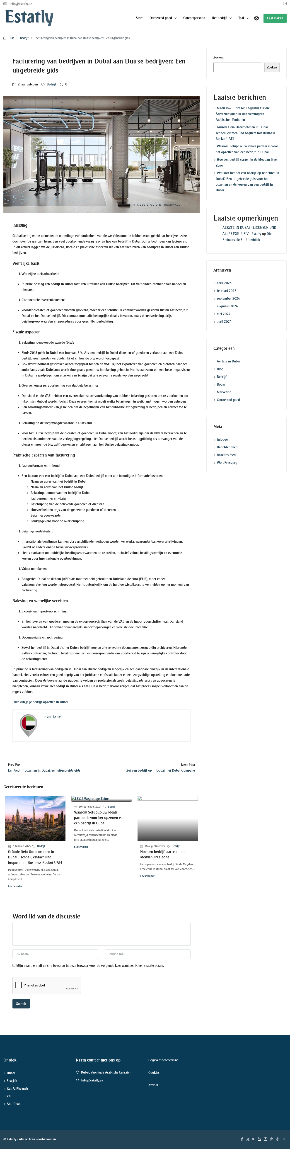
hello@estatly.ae (92, 1080)
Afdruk (153, 1085)
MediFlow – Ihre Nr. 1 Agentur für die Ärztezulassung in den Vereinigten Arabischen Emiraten (243, 114)
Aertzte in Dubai (228, 361)
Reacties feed (226, 455)
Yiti (9, 1096)
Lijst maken (275, 18)
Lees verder (15, 886)
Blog (220, 369)
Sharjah (12, 1081)
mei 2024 (223, 314)
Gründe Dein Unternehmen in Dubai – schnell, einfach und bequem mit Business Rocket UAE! (35, 857)
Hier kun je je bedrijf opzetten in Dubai (40, 702)
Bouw (221, 384)
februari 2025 (226, 291)
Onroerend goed (228, 400)
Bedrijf (24, 38)
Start (139, 18)
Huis (11, 38)
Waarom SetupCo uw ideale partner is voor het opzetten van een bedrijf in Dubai (99, 817)
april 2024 (224, 322)
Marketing (224, 392)
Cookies (154, 1073)
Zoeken (218, 57)
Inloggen (223, 439)
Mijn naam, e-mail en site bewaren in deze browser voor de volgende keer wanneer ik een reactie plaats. (90, 966)
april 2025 (224, 283)
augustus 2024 (227, 306)
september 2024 (228, 298)
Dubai (11, 1073)
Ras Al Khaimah (17, 1089)
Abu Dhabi (14, 1104)
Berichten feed (227, 447)
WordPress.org (227, 463)
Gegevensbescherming (163, 1060)
